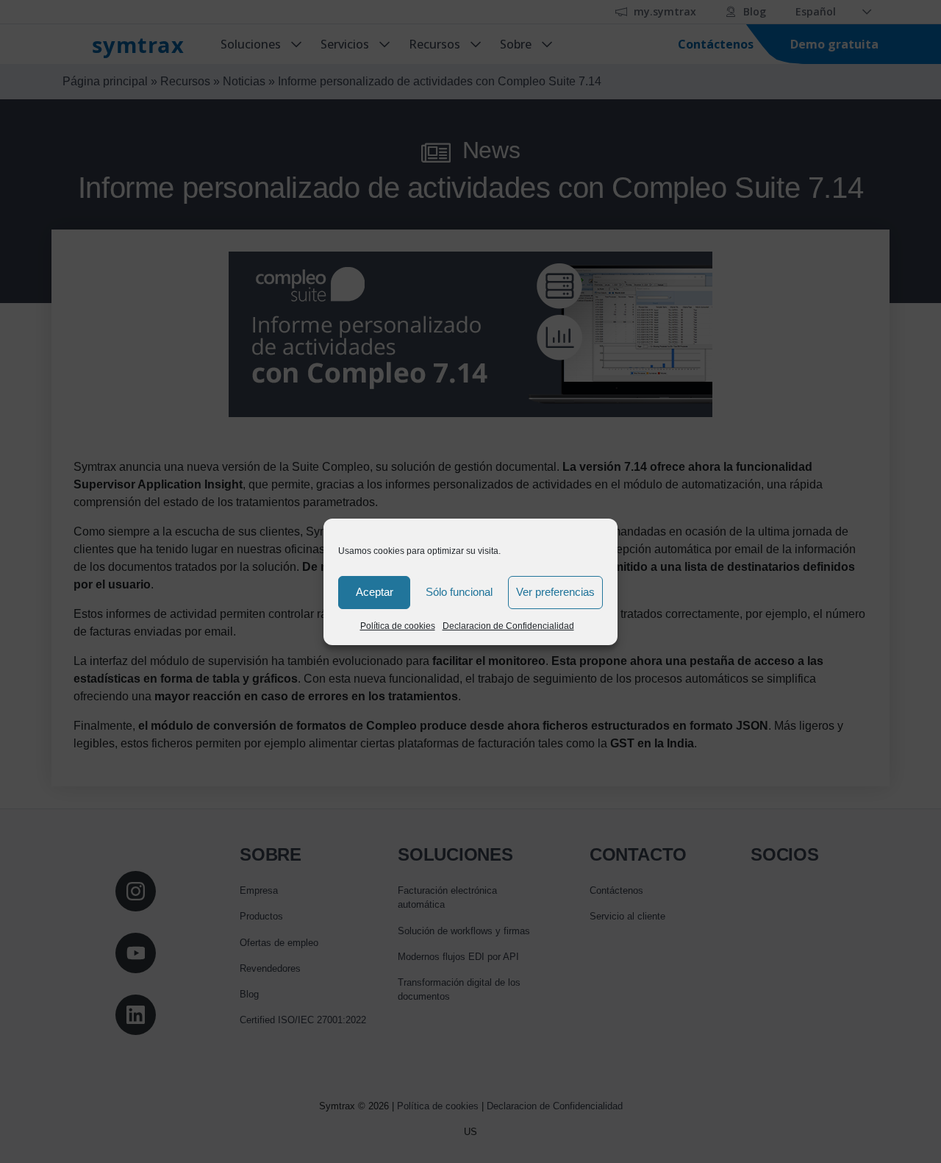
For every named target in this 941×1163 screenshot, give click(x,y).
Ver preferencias (555, 592)
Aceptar (374, 592)
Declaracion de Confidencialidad (508, 626)
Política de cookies (397, 626)
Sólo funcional (459, 592)
